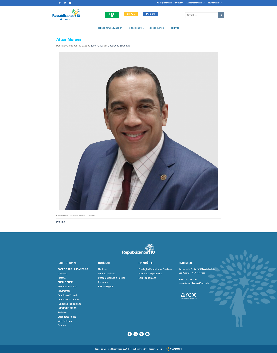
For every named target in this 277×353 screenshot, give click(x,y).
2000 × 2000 (97, 45)
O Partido (62, 273)
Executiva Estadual (67, 286)
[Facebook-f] (55, 3)
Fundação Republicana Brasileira (170, 3)
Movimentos (64, 291)
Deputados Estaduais (119, 45)
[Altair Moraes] (138, 131)
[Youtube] (70, 3)
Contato (175, 28)
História (62, 278)
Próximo (62, 222)
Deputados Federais (68, 295)
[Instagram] (60, 3)
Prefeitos (62, 312)
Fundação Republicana (69, 303)
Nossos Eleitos (156, 28)
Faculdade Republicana (196, 3)
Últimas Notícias (106, 273)
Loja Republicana (215, 3)
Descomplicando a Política (111, 278)
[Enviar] (221, 15)
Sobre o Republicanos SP (110, 28)
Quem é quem (135, 28)
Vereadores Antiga (67, 316)
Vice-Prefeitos (65, 321)
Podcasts (103, 282)
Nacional (102, 269)
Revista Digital (105, 286)
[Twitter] (65, 3)
